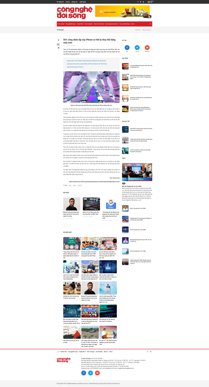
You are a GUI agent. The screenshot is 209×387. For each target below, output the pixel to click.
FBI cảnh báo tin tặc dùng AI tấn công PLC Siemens (107, 320)
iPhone (74, 185)
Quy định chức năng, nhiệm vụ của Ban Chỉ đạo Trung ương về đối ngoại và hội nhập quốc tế (89, 277)
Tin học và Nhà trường (124, 24)
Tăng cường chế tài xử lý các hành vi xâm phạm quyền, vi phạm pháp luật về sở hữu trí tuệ (71, 255)
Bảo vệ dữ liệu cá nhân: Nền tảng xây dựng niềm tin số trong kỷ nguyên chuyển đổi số (71, 321)
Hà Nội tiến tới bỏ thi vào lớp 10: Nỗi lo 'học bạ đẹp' (71, 297)
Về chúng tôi (60, 2)
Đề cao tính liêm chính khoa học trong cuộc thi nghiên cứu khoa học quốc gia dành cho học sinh (107, 255)
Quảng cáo (74, 2)
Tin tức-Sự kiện (60, 24)
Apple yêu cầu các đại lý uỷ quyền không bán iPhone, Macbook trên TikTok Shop (87, 64)
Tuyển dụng (82, 2)
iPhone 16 (79, 185)
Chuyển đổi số (80, 24)
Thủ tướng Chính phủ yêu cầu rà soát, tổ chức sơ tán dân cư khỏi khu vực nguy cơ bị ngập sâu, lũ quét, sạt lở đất (89, 343)
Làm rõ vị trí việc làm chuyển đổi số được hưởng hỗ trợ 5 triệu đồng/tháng (71, 277)
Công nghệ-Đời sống (70, 24)
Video (132, 24)
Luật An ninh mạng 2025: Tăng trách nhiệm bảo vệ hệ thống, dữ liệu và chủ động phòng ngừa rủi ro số (107, 299)
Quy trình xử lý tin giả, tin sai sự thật (71, 341)
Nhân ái (105, 351)
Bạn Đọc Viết (63, 351)
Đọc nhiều (125, 58)
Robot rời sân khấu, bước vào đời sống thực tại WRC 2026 (91, 213)
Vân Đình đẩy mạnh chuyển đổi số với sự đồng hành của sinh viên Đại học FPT (89, 321)
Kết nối (124, 40)
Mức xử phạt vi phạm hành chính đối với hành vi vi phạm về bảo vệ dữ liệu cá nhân (107, 277)
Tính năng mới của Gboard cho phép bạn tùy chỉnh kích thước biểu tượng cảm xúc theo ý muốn (110, 215)
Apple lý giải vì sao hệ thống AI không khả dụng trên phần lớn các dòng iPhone (86, 61)
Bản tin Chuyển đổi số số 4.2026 (131, 186)
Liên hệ (68, 2)
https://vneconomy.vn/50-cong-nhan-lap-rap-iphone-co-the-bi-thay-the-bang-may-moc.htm (94, 181)
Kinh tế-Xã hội (99, 351)
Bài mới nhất (67, 232)
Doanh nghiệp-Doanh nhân (111, 24)
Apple (70, 185)
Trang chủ (137, 30)
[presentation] (64, 225)
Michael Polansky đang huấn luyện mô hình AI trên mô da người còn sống (71, 214)
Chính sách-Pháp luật (99, 24)
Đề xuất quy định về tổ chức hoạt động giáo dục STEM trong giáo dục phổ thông (88, 254)
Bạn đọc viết (126, 121)
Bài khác (66, 192)
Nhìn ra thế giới (88, 24)
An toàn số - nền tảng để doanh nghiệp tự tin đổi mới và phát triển (108, 342)
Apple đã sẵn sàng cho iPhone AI (75, 67)
